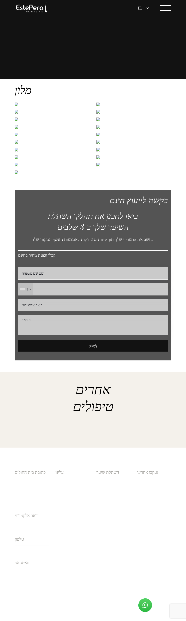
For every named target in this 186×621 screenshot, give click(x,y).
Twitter (153, 512)
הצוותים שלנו (66, 500)
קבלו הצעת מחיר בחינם (37, 255)
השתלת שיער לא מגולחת (109, 557)
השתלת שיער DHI (111, 487)
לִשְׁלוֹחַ (93, 346)
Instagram (156, 487)
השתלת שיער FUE (111, 524)
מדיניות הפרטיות (70, 604)
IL (140, 8)
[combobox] (25, 289)
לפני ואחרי (64, 525)
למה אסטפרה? (67, 487)
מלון (59, 550)
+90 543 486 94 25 (30, 577)
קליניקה (62, 537)
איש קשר (63, 562)
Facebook (155, 500)
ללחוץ (60, 512)
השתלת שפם (106, 573)
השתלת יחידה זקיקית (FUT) (113, 539)
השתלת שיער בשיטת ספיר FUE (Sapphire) (113, 505)
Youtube (153, 525)
